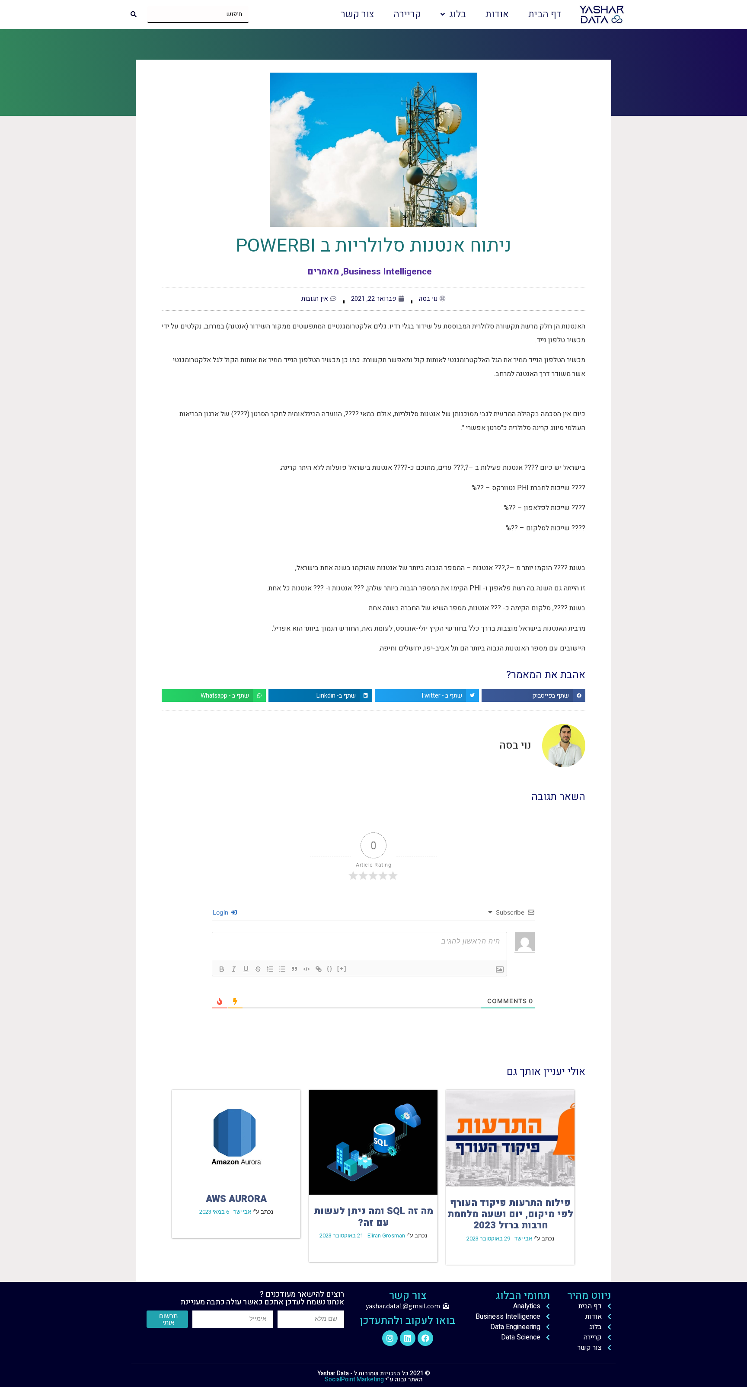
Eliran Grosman (386, 1235)
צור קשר (357, 14)
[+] (342, 968)
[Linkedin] (407, 1338)
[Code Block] (306, 969)
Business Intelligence (387, 271)
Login (221, 912)
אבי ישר (523, 1238)
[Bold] (222, 969)
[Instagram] (390, 1338)
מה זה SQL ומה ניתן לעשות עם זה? (373, 1216)
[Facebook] (425, 1338)
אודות (497, 14)
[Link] (319, 969)
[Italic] (234, 969)
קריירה (407, 14)
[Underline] (246, 969)
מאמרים (323, 271)
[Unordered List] (282, 969)
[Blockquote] (294, 969)
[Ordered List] (270, 969)
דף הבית (545, 14)
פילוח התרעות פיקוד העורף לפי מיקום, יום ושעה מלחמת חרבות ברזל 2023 (510, 1214)
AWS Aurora (236, 1199)
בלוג (457, 14)
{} (330, 968)
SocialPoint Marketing (354, 1379)
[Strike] (258, 969)
